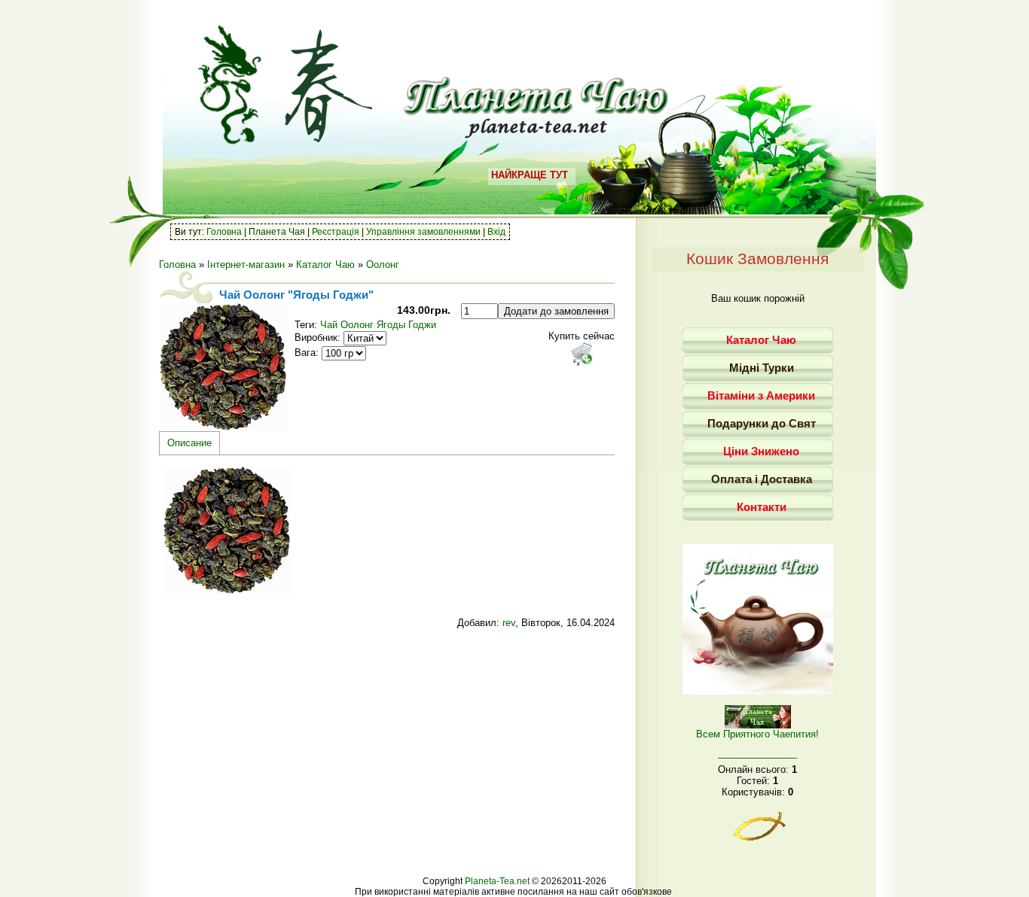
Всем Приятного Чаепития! (757, 734)
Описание (189, 442)
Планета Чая (277, 232)
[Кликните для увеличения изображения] (223, 367)
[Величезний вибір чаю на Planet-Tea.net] (536, 132)
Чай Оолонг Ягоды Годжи (378, 324)
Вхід (496, 232)
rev (508, 622)
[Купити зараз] (581, 354)
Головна (224, 232)
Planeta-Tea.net (497, 881)
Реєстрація (335, 232)
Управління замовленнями (423, 232)
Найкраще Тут (529, 175)
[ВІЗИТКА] (757, 691)
